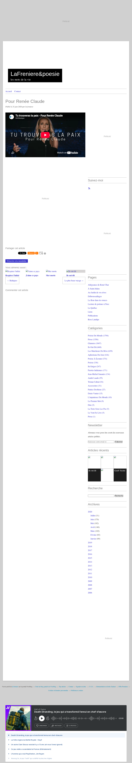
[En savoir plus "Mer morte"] (120, 462)
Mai (92, 523)
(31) (94, 385)
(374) (97, 358)
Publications (93, 315)
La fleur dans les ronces (97, 300)
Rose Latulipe (93, 319)
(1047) (94, 343)
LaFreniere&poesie (35, 74)
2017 (90, 550)
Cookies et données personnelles (58, 690)
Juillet (92, 515)
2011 (90, 573)
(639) (100, 351)
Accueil (8, 91)
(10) (100, 397)
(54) (95, 381)
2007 (90, 588)
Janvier (93, 538)
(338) (93, 362)
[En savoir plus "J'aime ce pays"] (107, 462)
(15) (95, 393)
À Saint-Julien (94, 288)
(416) (98, 354)
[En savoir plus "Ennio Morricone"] (107, 475)
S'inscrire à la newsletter (17, 261)
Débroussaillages (95, 296)
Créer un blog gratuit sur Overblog (45, 686)
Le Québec (92, 307)
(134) (99, 374)
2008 (90, 585)
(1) (91, 416)
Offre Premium (123, 686)
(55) (95, 378)
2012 (90, 569)
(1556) (93, 339)
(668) (94, 347)
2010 (90, 577)
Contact (17, 91)
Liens (90, 311)
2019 (90, 542)
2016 (90, 554)
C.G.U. (91, 686)
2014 (90, 561)
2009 (90, 581)
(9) (96, 401)
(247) (94, 366)
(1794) (98, 335)
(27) (96, 389)
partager (58, 725)
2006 (90, 592)
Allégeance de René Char (98, 284)
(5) (91, 405)
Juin (92, 519)
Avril (92, 527)
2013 (90, 565)
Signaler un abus (81, 686)
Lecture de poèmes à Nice (98, 304)
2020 (90, 511)
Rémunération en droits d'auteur (106, 686)
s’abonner (43, 725)
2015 (90, 558)
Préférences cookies (77, 690)
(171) (97, 370)
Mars (92, 531)
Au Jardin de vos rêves (97, 292)
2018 (90, 546)
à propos (72, 725)
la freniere (15, 686)
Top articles (62, 686)
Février (93, 534)
